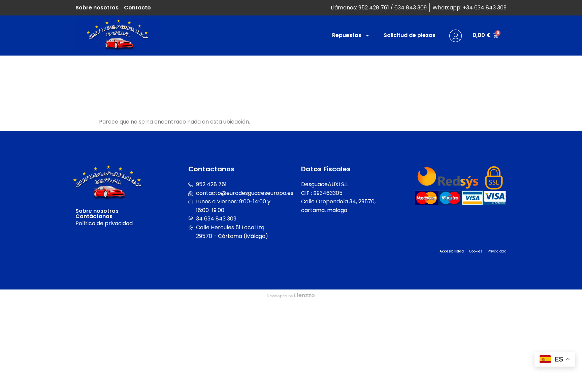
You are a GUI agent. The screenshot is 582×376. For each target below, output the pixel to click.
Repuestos (346, 35)
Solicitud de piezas (409, 35)
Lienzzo (304, 295)
